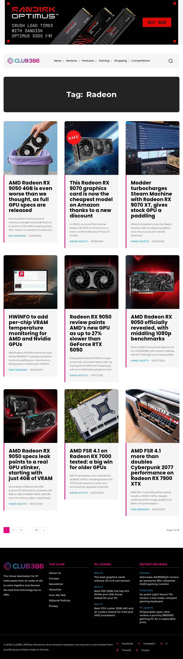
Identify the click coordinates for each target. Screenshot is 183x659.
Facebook (127, 643)
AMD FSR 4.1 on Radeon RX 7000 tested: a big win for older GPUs (91, 459)
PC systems (146, 607)
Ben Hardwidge (17, 235)
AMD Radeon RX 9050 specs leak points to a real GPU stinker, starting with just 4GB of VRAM (31, 464)
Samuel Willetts (79, 241)
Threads (126, 650)
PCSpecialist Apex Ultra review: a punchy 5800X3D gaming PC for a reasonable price (157, 617)
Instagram (149, 643)
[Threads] (117, 650)
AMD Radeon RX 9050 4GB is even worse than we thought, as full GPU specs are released (30, 196)
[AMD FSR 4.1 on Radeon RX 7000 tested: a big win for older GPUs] (91, 416)
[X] (161, 644)
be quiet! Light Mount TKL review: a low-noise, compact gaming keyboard (158, 598)
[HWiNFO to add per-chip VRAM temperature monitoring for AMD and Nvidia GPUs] (30, 282)
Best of (98, 573)
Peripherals (146, 590)
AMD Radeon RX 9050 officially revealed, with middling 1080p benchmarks (151, 327)
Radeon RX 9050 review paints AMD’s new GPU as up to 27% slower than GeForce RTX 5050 (91, 333)
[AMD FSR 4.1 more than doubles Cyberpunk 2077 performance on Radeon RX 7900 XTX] (152, 416)
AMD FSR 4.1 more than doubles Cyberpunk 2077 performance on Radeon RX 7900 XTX (152, 467)
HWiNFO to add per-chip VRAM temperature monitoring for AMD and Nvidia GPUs (30, 330)
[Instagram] (139, 644)
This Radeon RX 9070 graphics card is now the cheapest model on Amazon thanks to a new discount (91, 199)
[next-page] (44, 530)
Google (145, 650)
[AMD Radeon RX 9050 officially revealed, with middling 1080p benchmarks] (152, 282)
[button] (170, 60)
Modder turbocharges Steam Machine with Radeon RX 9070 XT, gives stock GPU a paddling (151, 199)
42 (36, 530)
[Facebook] (117, 644)
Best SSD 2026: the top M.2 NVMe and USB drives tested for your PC (111, 594)
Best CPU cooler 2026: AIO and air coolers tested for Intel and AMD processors (113, 612)
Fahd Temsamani (18, 369)
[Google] (137, 650)
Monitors (145, 573)
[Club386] (23, 60)
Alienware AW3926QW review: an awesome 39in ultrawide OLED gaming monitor (159, 580)
